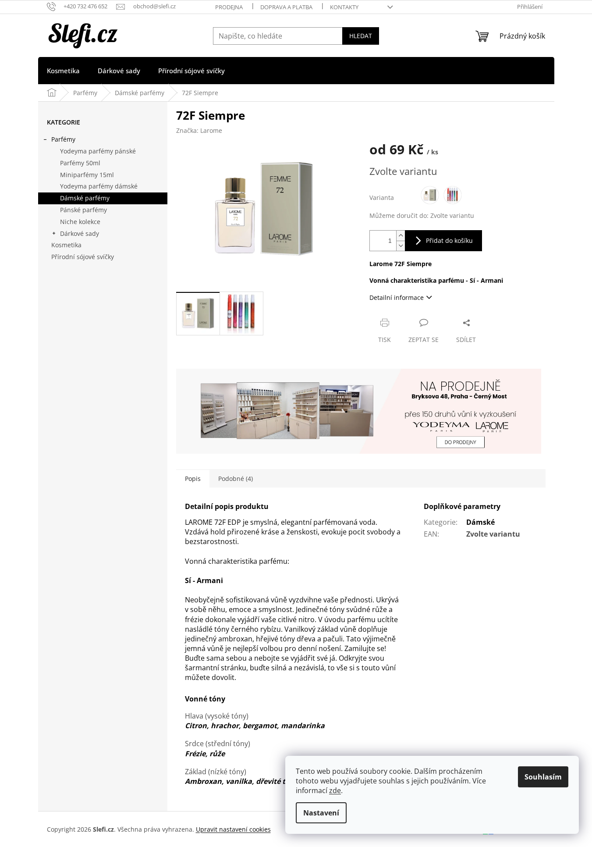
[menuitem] (63, 70)
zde (335, 790)
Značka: (199, 130)
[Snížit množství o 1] (400, 246)
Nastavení (321, 813)
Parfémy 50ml (80, 163)
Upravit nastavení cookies (233, 829)
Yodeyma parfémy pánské (98, 151)
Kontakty (344, 7)
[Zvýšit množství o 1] (400, 236)
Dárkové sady (79, 233)
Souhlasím (543, 777)
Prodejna (229, 7)
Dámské (480, 522)
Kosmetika (66, 245)
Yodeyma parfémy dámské (99, 186)
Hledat (360, 36)
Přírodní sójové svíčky (82, 257)
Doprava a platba (286, 7)
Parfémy (63, 139)
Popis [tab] (193, 478)
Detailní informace (396, 297)
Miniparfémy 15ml (87, 175)
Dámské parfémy (85, 198)
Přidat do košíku (449, 240)
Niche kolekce (80, 221)
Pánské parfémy (83, 210)
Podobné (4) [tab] (235, 478)
